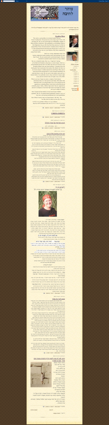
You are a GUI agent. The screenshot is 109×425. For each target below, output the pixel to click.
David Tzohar (74, 88)
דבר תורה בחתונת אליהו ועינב (56, 134)
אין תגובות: (47, 107)
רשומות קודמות (34, 410)
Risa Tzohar (74, 90)
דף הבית (51, 410)
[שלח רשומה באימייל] (43, 107)
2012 (76, 79)
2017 (76, 74)
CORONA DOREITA (58, 113)
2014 (76, 78)
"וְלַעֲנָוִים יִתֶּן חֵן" (60, 187)
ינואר (75, 71)
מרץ (75, 68)
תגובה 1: (48, 352)
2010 (76, 83)
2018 (76, 73)
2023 (76, 66)
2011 (76, 81)
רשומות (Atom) (56, 413)
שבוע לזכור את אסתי (58, 299)
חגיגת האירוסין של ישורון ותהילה (55, 123)
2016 (76, 76)
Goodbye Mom (73, 69)
